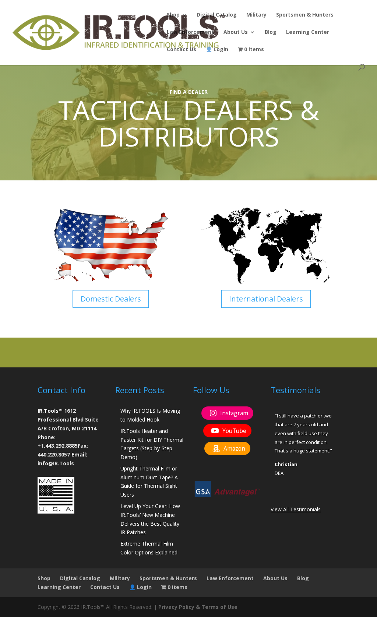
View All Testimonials (296, 509)
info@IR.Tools (56, 463)
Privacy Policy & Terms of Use (197, 606)
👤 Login (217, 50)
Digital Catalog (217, 15)
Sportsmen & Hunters (305, 15)
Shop (173, 15)
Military (256, 15)
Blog (270, 32)
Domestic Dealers (111, 299)
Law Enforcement (190, 32)
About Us (235, 32)
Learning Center (307, 32)
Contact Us (181, 50)
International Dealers (266, 299)
